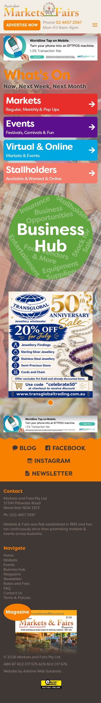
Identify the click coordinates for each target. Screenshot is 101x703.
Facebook (68, 448)
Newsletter (52, 473)
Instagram (52, 461)
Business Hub (14, 569)
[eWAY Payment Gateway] (51, 686)
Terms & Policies (17, 597)
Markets (10, 560)
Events (9, 564)
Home (9, 555)
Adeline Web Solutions (42, 671)
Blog (27, 448)
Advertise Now (22, 25)
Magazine (12, 574)
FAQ (7, 588)
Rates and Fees (17, 583)
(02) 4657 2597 (22, 515)
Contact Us (13, 593)
